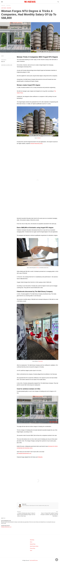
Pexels (38, 267)
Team (31, 550)
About (31, 541)
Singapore (8, 5)
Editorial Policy (32, 544)
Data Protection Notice (34, 546)
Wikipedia (40, 457)
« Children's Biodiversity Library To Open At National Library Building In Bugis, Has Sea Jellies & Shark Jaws (26, 515)
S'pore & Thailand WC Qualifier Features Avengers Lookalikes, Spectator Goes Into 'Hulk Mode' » (49, 515)
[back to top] (56, 559)
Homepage (3, 5)
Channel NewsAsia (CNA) (36, 143)
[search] (58, 1)
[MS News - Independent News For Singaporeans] (30, 2)
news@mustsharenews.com (24, 453)
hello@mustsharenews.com (6, 526)
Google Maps (40, 361)
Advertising (32, 539)
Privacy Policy (32, 548)
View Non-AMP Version (34, 560)
